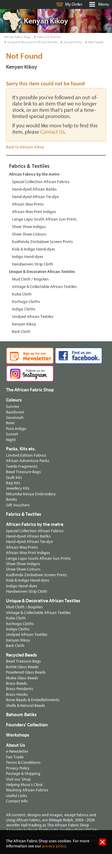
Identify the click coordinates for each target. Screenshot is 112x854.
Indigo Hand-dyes (27, 256)
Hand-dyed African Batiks (34, 189)
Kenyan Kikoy (73, 42)
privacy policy (54, 846)
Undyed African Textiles (32, 316)
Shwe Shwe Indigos (29, 226)
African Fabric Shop (17, 37)
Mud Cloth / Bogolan (30, 279)
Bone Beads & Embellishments (32, 699)
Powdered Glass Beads (26, 672)
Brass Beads (16, 683)
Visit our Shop (18, 779)
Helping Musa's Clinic (24, 784)
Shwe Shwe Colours (29, 234)
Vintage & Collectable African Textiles (44, 286)
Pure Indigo (16, 428)
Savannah (15, 417)
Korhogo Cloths (26, 301)
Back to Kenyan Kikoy (25, 147)
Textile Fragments (22, 466)
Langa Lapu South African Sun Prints (44, 219)
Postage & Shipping (23, 773)
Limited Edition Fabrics (26, 455)
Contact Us (52, 132)
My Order (73, 4)
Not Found (95, 42)
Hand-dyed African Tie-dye (35, 196)
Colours (14, 400)
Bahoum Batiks (21, 714)
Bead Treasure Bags (23, 471)
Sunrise (12, 406)
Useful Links (16, 795)
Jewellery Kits (18, 488)
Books (11, 499)
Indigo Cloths (24, 309)
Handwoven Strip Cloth (32, 264)
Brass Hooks (17, 694)
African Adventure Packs (27, 460)
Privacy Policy (18, 768)
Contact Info (17, 801)
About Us (15, 745)
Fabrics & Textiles (49, 37)
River (10, 423)
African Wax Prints (28, 204)
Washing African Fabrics (27, 790)
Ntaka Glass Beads (22, 678)
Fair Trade (15, 757)
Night (11, 439)
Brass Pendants (19, 688)
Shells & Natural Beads (25, 705)
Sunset (12, 434)
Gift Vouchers (18, 505)
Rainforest (15, 412)
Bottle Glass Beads (22, 666)
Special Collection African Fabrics (41, 181)
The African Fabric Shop (30, 390)
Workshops (17, 735)
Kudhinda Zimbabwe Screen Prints (42, 241)
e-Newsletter (17, 751)
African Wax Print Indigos (34, 211)
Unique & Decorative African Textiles (32, 42)
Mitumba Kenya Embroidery (31, 494)
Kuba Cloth (22, 294)
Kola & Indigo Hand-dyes (33, 249)
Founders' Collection (27, 725)
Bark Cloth (21, 331)
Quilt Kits (14, 477)
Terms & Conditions (23, 762)
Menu (103, 4)
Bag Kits (13, 482)
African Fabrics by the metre (34, 174)
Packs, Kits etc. (21, 449)
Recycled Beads (21, 655)
